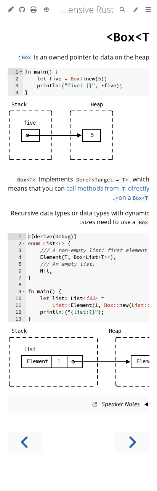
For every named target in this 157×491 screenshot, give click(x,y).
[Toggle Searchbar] (122, 10)
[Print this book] (32, 9)
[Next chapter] (25, 442)
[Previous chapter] (132, 442)
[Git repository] (21, 9)
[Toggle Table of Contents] (148, 10)
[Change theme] (135, 10)
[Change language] (46, 10)
